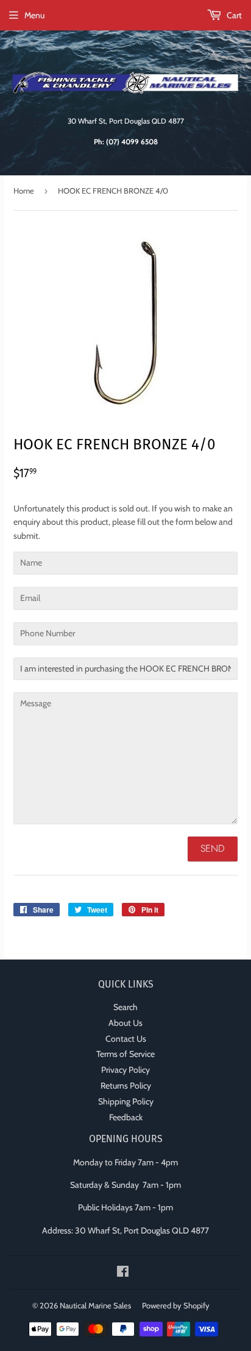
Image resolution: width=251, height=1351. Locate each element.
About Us (125, 1022)
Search (125, 1007)
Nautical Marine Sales (95, 1305)
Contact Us (125, 1038)
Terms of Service (125, 1053)
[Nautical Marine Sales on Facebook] (122, 1273)
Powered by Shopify (176, 1305)
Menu (34, 15)
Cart (233, 15)
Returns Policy (126, 1085)
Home (23, 190)
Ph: (126, 142)
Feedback (126, 1117)
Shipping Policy (126, 1101)
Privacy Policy (125, 1069)
